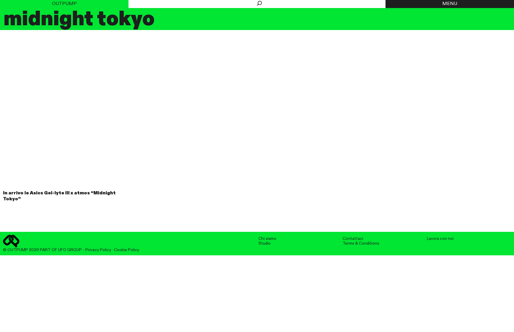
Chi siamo (267, 239)
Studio (264, 243)
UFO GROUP (70, 250)
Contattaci (353, 239)
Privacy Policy (98, 250)
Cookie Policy (126, 250)
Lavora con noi (440, 239)
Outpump (64, 3)
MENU (449, 3)
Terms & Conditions (361, 243)
